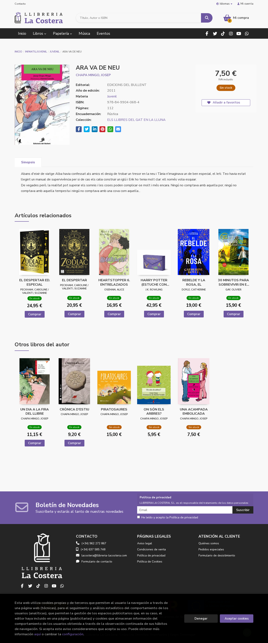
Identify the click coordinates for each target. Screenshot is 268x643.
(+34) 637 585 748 (93, 549)
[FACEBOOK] (207, 33)
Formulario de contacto (96, 562)
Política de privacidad (151, 555)
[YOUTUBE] (238, 33)
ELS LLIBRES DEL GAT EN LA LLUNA (136, 120)
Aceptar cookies (237, 618)
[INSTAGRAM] (230, 33)
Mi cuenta (247, 4)
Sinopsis (28, 162)
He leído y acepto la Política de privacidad (169, 517)
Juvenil (54, 51)
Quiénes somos (208, 543)
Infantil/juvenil (36, 51)
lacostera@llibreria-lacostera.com (104, 555)
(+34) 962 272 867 (93, 543)
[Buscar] (207, 18)
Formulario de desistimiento (216, 555)
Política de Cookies (149, 562)
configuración (72, 634)
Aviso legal (144, 543)
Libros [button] (38, 33)
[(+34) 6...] (246, 33)
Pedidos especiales (211, 549)
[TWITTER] (214, 33)
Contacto (20, 4)
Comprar (34, 314)
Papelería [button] (61, 33)
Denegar (201, 618)
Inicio (18, 51)
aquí (37, 634)
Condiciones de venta (151, 549)
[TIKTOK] (222, 33)
